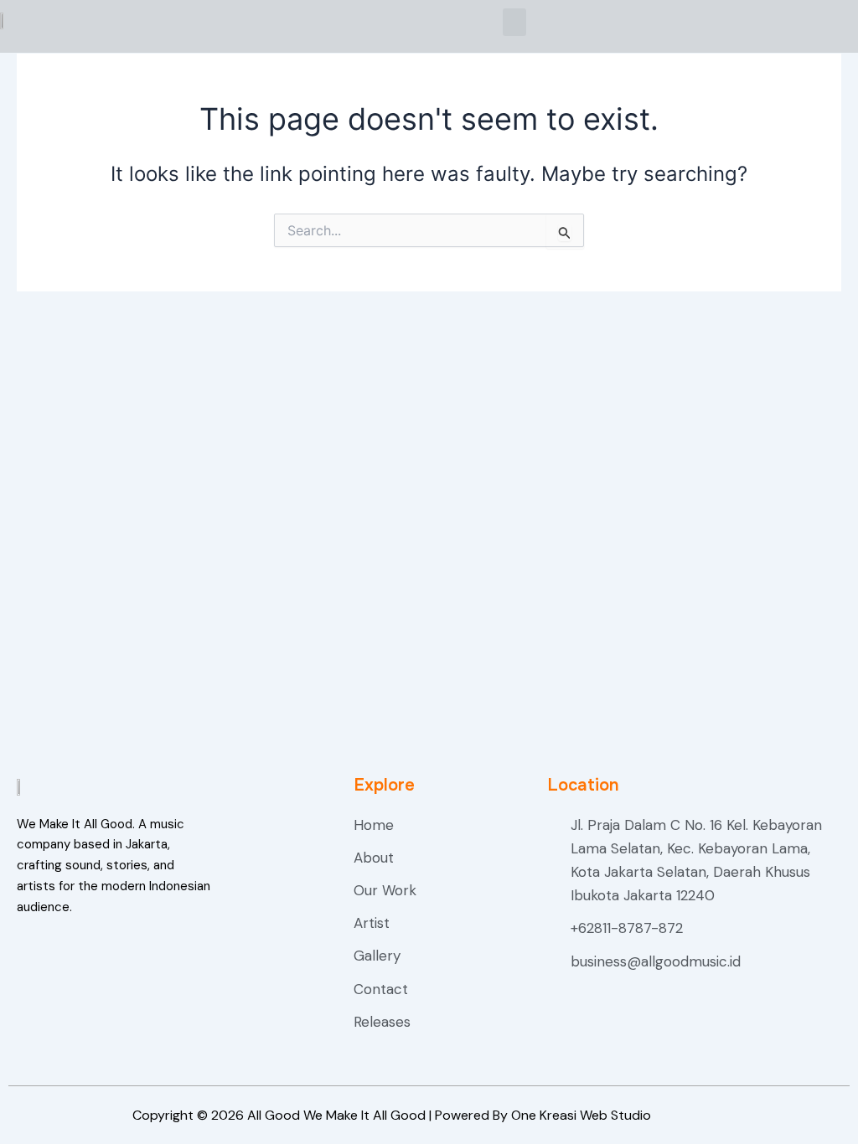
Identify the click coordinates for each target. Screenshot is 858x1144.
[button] (514, 22)
